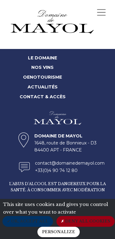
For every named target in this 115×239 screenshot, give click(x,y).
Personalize (58, 232)
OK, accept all (29, 221)
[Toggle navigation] (101, 12)
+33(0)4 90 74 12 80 (56, 170)
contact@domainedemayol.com (70, 163)
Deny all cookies (87, 221)
